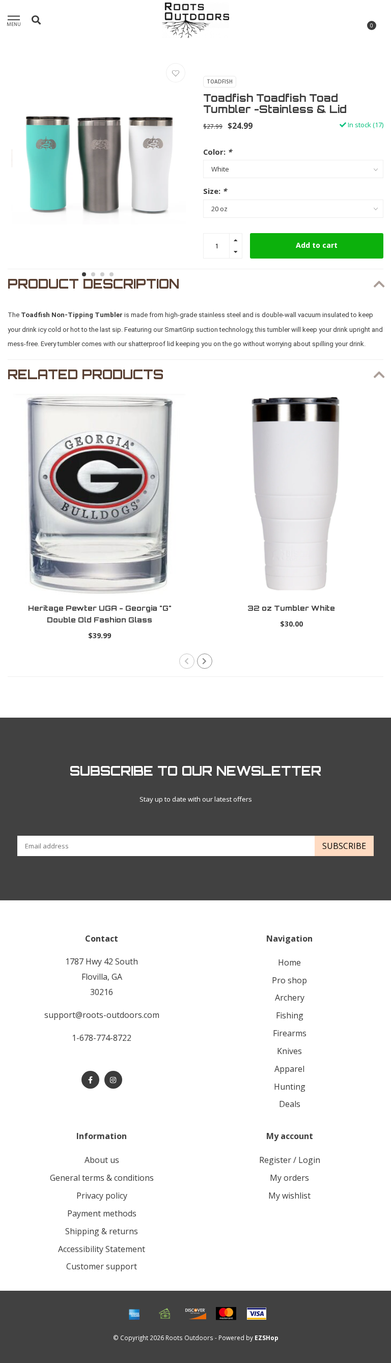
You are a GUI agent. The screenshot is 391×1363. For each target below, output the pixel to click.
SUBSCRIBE (344, 845)
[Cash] (165, 1313)
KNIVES (289, 1051)
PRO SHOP (289, 980)
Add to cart (317, 245)
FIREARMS (289, 1033)
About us (102, 1160)
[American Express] (134, 1313)
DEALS (289, 1104)
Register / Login (289, 1160)
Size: (215, 191)
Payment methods (101, 1213)
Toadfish (220, 81)
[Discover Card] (195, 1313)
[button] (84, 274)
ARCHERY (289, 997)
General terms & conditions (102, 1177)
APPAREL (289, 1068)
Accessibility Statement (101, 1249)
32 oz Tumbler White (291, 608)
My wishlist (289, 1195)
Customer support (101, 1266)
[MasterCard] (226, 1313)
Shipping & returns (101, 1231)
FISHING (289, 1015)
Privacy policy (101, 1195)
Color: (217, 152)
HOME (289, 962)
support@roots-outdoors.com (101, 1014)
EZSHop (266, 1337)
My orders (289, 1177)
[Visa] (256, 1313)
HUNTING (289, 1086)
